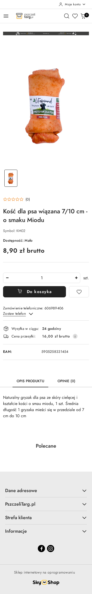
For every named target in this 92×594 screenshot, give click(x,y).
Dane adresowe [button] (21, 490)
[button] (16, 199)
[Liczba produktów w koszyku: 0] (83, 16)
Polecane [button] (46, 446)
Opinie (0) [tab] (66, 380)
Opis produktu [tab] (30, 380)
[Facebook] (41, 548)
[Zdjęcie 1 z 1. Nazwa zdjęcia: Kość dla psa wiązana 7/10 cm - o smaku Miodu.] (11, 178)
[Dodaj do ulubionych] (79, 291)
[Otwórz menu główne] (6, 16)
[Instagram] (50, 548)
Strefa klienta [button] (18, 517)
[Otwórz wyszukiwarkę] (67, 16)
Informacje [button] (16, 531)
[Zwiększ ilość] (76, 278)
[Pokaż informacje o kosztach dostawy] (75, 336)
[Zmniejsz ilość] (7, 278)
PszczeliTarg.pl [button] (20, 504)
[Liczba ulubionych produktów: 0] (75, 16)
